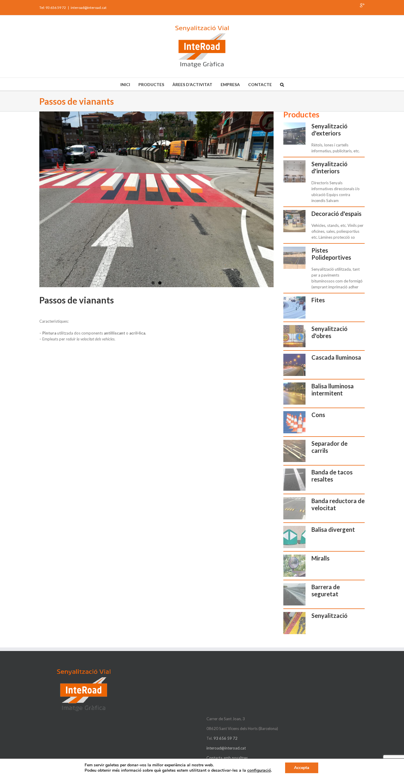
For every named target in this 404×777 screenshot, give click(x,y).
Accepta (301, 767)
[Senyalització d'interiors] (294, 171)
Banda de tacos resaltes (332, 476)
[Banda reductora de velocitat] (294, 508)
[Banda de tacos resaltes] (294, 480)
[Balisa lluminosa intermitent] (294, 393)
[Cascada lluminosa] (294, 365)
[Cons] (294, 422)
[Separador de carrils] (294, 451)
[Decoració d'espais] (294, 221)
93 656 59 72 (225, 738)
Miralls (320, 558)
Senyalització (329, 615)
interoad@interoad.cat (88, 7)
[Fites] (294, 307)
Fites (318, 299)
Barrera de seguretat (325, 590)
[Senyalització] (294, 623)
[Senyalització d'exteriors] (294, 133)
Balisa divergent (333, 529)
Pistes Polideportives (331, 254)
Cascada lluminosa (336, 357)
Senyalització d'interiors (329, 167)
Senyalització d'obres (329, 332)
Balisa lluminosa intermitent (332, 389)
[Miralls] (294, 566)
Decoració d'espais (336, 213)
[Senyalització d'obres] (294, 336)
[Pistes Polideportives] (294, 258)
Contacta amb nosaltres (227, 757)
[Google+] (362, 5)
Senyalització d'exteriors (329, 129)
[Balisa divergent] (294, 537)
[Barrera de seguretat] (294, 594)
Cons (318, 414)
